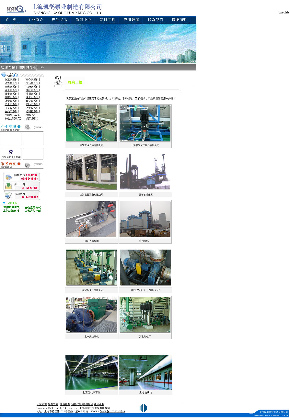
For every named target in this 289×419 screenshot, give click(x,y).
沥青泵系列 (32, 107)
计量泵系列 (11, 100)
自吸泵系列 (11, 86)
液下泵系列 (11, 90)
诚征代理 (76, 404)
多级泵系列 (32, 86)
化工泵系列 (11, 79)
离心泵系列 (32, 79)
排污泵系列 (32, 83)
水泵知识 (42, 404)
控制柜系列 (32, 111)
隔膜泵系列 (11, 97)
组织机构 (99, 404)
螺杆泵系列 (32, 90)
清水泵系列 (11, 104)
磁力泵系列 (11, 83)
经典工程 (53, 404)
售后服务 (65, 404)
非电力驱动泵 (12, 118)
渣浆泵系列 (11, 107)
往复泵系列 (32, 97)
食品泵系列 (11, 111)
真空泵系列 (32, 100)
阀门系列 (31, 118)
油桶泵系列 (32, 93)
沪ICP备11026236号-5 (112, 411)
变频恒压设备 (12, 114)
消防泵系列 (32, 104)
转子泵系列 (11, 93)
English (284, 12)
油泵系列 (31, 114)
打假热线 (88, 404)
